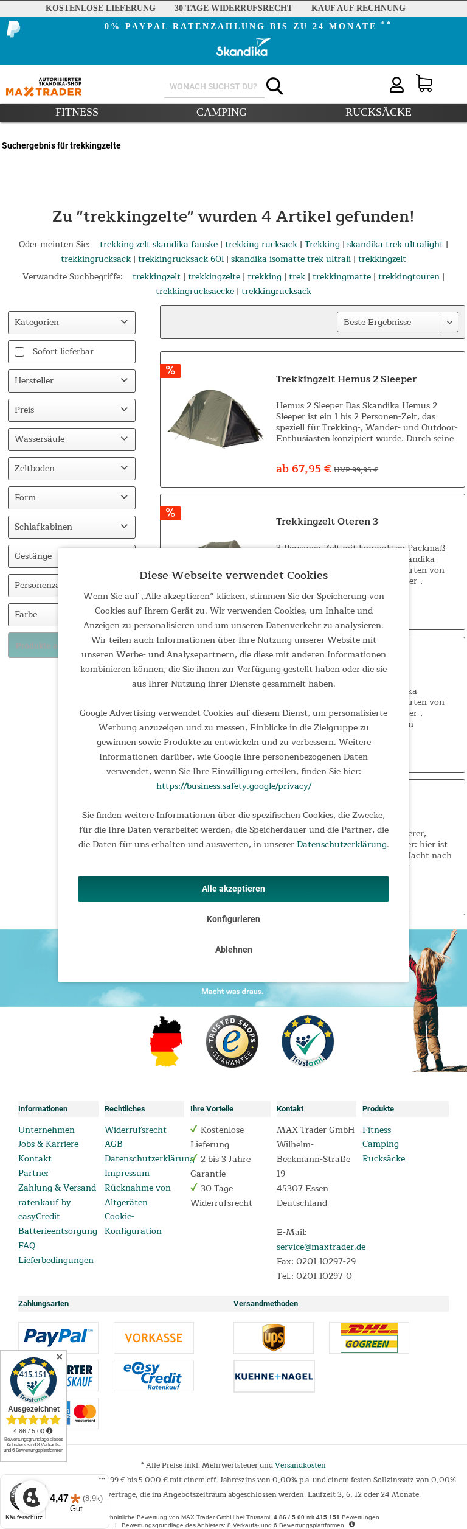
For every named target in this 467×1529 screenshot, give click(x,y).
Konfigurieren (233, 919)
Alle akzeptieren (233, 889)
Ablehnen (233, 949)
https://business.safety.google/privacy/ (233, 786)
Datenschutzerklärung (342, 845)
